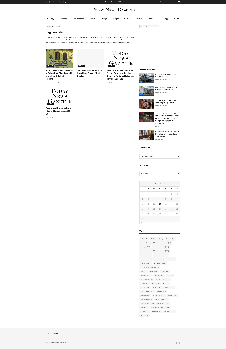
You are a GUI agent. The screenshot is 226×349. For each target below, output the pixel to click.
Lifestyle (104, 19)
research (161, 291)
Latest (164, 271)
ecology (145, 247)
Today (144, 307)
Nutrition (145, 287)
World (176, 19)
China (169, 239)
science (145, 295)
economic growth (161, 247)
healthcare (146, 263)
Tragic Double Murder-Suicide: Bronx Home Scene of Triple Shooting (90, 73)
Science (139, 19)
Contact (55, 2)
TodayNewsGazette (160, 307)
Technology (163, 19)
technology (163, 303)
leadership (146, 275)
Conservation (165, 243)
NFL (166, 283)
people (157, 287)
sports (172, 295)
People (116, 19)
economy (164, 251)
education (146, 255)
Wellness (169, 311)
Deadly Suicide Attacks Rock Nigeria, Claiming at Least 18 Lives (58, 111)
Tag (53, 26)
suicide (58, 26)
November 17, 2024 (54, 82)
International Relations (150, 267)
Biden (144, 239)
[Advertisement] (160, 47)
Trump (145, 311)
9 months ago (162, 79)
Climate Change (148, 243)
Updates (156, 311)
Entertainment (78, 19)
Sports (150, 19)
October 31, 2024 (84, 79)
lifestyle (159, 275)
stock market (161, 299)
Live (170, 275)
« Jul (141, 223)
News (156, 283)
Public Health (147, 291)
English (145, 27)
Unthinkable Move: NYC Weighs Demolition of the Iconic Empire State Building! (167, 134)
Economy (63, 19)
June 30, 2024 (52, 117)
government (158, 259)
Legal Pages (63, 2)
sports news (146, 299)
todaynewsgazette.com (58, 343)
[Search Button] (178, 2)
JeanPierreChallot (149, 271)
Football (145, 259)
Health (92, 19)
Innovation (159, 263)
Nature (145, 283)
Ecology (50, 19)
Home (48, 26)
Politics (127, 19)
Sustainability (147, 303)
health (171, 259)
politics (169, 287)
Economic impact (148, 251)
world (144, 315)
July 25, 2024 (113, 82)
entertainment (160, 255)
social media (159, 295)
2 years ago (161, 126)
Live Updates (147, 279)
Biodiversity (157, 239)
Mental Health (163, 279)
